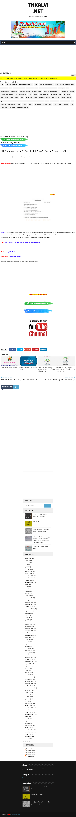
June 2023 (27, 642)
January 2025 (28, 600)
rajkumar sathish (30, 750)
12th (56, 84)
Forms (72, 91)
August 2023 (28, 637)
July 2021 (27, 692)
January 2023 (28, 653)
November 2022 (29, 657)
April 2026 (27, 567)
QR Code (69, 97)
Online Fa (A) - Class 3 (31, 97)
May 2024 (27, 617)
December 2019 (29, 730)
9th (36, 88)
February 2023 (28, 650)
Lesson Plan (67, 94)
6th (23, 88)
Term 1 (18, 104)
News (11, 97)
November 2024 (29, 604)
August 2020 (28, 716)
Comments (33, 157)
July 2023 (27, 639)
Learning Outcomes (56, 94)
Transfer (65, 104)
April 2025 (27, 593)
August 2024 (28, 611)
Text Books (37, 104)
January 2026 (28, 573)
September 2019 (29, 736)
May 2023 (27, 644)
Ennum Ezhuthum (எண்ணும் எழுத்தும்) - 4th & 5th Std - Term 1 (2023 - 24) (65, 369)
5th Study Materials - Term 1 (9, 367)
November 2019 (29, 732)
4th (15, 88)
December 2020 (29, 708)
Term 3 (30, 104)
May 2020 (27, 721)
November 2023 (29, 631)
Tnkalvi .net (38, 8)
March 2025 (28, 595)
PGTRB (63, 97)
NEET (6, 97)
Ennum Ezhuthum (37, 91)
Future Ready (22, 94)
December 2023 (29, 628)
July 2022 (27, 666)
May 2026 (27, 565)
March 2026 (28, 569)
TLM (55, 104)
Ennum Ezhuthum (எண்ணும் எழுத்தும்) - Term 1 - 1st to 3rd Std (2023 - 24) (46, 369)
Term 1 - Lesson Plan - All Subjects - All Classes (40, 515)
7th (28, 88)
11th (36, 84)
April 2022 (27, 672)
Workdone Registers (22, 107)
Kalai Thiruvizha (44, 94)
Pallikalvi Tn (55, 97)
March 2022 (28, 675)
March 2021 (28, 701)
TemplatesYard (16, 815)
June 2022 (27, 668)
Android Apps (43, 88)
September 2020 (29, 714)
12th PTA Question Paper (67, 84)
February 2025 (28, 598)
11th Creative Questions (46, 84)
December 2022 (29, 655)
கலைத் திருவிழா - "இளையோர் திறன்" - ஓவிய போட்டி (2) (41, 530)
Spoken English (65, 101)
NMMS (16, 97)
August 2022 (28, 664)
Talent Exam (11, 104)
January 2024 (28, 626)
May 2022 (27, 670)
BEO (67, 88)
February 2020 (28, 725)
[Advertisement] (38, 58)
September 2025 (29, 582)
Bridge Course (5, 91)
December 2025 (29, 576)
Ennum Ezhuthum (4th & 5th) (51, 91)
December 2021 (29, 681)
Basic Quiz (61, 88)
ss (72, 101)
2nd (6, 88)
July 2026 (27, 560)
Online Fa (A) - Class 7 (44, 97)
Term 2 (24, 104)
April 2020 (27, 723)
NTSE (22, 97)
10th (2, 84)
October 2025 (28, 580)
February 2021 (28, 703)
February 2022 (28, 677)
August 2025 (28, 584)
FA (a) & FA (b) (65, 91)
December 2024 (29, 602)
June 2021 (27, 694)
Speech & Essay (54, 101)
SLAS (47, 101)
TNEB (59, 104)
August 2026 (28, 558)
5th (19, 88)
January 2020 (28, 727)
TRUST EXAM (4, 107)
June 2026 (27, 562)
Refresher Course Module (19, 101)
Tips (50, 104)
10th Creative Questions (26, 84)
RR (29, 101)
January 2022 (28, 679)
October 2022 (28, 659)
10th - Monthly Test (11, 84)
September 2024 (29, 609)
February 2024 (28, 624)
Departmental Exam (25, 91)
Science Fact (35, 101)
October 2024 (28, 606)
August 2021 (28, 690)
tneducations (30, 756)
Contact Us (14, 91)
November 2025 (29, 578)
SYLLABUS (3, 104)
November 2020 (29, 710)
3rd (10, 88)
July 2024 (27, 613)
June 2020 (27, 719)
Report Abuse (26, 742)
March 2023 (28, 648)
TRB (72, 104)
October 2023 (28, 633)
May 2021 (27, 697)
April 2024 (27, 620)
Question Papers (5, 101)
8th (32, 88)
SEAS (42, 101)
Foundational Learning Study (9, 94)
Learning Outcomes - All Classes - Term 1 (28, 368)
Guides (35, 94)
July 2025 (27, 587)
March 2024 (28, 622)
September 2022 (29, 661)
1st (2, 88)
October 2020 (28, 712)
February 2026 (28, 571)
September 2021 (29, 688)
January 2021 (28, 705)
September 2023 (29, 635)
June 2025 (27, 589)
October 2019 (28, 734)
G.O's (30, 94)
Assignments (52, 88)
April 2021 (27, 699)
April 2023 (27, 646)
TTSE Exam (12, 107)
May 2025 (27, 591)
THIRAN (45, 104)
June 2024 (27, 615)
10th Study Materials (39, 522)
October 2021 (28, 686)
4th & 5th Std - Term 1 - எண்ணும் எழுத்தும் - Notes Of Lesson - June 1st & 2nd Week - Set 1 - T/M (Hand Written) (42, 539)
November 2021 (29, 683)
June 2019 (27, 738)
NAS (2, 97)
